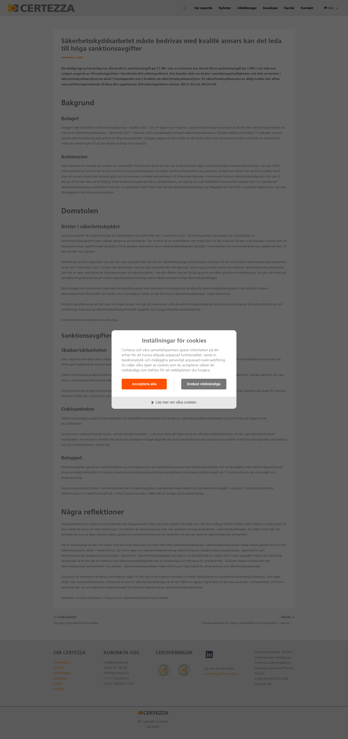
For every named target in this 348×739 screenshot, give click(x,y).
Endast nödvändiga (204, 384)
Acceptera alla (144, 384)
